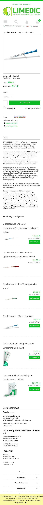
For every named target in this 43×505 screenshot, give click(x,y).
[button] (5, 22)
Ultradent (14, 120)
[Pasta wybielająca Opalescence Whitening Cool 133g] (12, 358)
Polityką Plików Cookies (13, 498)
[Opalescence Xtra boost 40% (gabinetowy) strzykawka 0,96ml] (12, 267)
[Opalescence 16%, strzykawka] (12, 326)
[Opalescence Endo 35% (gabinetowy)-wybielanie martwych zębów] (12, 238)
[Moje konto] (27, 22)
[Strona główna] (22, 11)
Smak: (5, 92)
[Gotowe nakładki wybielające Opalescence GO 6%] (12, 390)
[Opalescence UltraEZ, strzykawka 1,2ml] (12, 299)
